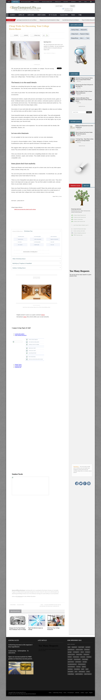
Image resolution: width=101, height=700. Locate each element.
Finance (73, 15)
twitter (48, 56)
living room (86, 654)
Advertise (77, 692)
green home (71, 661)
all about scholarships (78, 219)
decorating (42, 606)
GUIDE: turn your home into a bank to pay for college (25, 209)
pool (76, 671)
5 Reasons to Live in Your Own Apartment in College (33, 20)
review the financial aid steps (79, 228)
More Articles (82, 106)
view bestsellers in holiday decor (30, 251)
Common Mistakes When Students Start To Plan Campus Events (84, 99)
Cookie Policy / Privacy (57, 692)
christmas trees (21, 236)
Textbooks (73, 1)
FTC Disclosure (19, 596)
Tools (85, 1)
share (25, 317)
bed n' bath (81, 647)
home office (79, 654)
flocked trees (20, 239)
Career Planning (41, 15)
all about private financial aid (79, 217)
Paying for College (84, 33)
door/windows (71, 666)
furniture (88, 652)
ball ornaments (54, 236)
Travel (80, 1)
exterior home (79, 649)
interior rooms (71, 654)
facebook (51, 56)
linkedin (45, 56)
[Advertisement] (37, 556)
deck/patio (70, 671)
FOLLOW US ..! (76, 466)
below (43, 315)
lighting (83, 666)
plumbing (70, 669)
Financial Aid (58, 1)
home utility (85, 659)
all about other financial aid (79, 221)
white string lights (37, 239)
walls (82, 669)
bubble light (36, 244)
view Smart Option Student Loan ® (80, 225)
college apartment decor (50, 604)
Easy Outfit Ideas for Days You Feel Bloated (54, 20)
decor (59, 604)
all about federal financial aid (79, 215)
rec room (70, 659)
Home (9, 1)
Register (91, 692)
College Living (37, 35)
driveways (87, 649)
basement (74, 647)
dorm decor (56, 606)
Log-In (86, 692)
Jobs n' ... (82, 38)
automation (78, 661)
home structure (81, 664)
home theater (77, 659)
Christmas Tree (22, 231)
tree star (52, 244)
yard (87, 669)
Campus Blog (15, 1)
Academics (12, 15)
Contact (82, 692)
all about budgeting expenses (79, 233)
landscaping (82, 671)
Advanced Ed (36, 1)
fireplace (89, 657)
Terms (65, 692)
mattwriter (26, 35)
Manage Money (74, 38)
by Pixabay (60, 196)
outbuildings (71, 674)
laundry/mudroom (72, 664)
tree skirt (52, 242)
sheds (88, 671)
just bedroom (71, 649)
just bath (88, 647)
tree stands (20, 244)
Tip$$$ (79, 15)
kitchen (69, 657)
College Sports (64, 15)
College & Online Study (47, 1)
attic (69, 647)
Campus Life (21, 15)
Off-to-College (53, 15)
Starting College (75, 29)
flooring (78, 666)
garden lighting (79, 674)
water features (87, 674)
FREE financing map (77, 235)
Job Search (66, 1)
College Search (74, 33)
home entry (76, 657)
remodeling (76, 669)
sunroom (83, 657)
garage (69, 652)
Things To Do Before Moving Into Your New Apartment (76, 20)
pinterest (53, 56)
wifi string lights (37, 242)
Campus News (31, 15)
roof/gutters (76, 652)
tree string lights (37, 236)
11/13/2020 (16, 35)
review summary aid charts (79, 231)
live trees (20, 242)
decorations (49, 606)
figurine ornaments (54, 239)
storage (84, 661)
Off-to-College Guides (26, 1)
